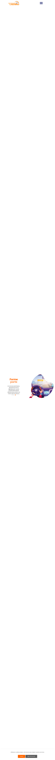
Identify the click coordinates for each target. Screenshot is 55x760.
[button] (41, 3)
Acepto (21, 756)
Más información (31, 756)
